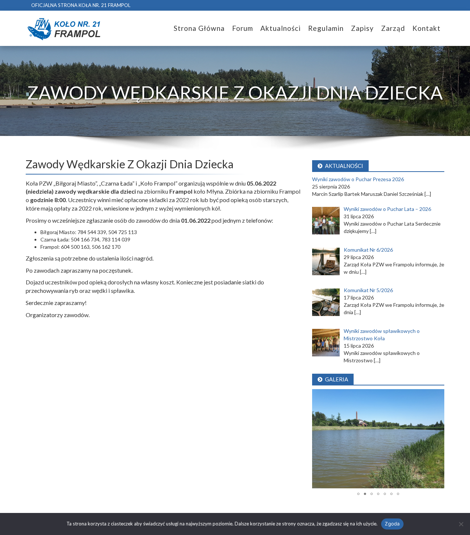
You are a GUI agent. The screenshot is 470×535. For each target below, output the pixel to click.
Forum (242, 28)
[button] (319, 439)
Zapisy (362, 28)
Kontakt (426, 28)
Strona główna (199, 28)
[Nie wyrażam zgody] (460, 524)
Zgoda (392, 524)
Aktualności (280, 28)
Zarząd (393, 28)
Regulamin (326, 28)
